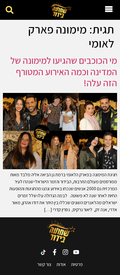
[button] (9, 10)
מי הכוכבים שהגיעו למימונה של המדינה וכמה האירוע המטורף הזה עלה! (63, 71)
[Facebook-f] (55, 252)
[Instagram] (65, 252)
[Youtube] (76, 252)
